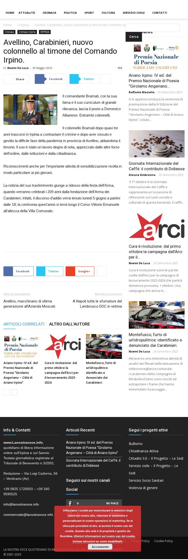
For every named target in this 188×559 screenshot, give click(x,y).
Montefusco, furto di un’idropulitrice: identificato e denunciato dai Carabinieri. (101, 372)
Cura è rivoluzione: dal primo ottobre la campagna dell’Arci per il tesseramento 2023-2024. (62, 372)
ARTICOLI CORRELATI (23, 324)
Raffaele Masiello (141, 92)
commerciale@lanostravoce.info (28, 515)
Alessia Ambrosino (142, 175)
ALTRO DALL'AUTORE (69, 324)
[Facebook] (167, 3)
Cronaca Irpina (27, 32)
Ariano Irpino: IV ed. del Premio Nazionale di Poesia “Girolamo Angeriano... (154, 81)
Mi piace (112, 503)
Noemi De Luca (18, 68)
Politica (70, 12)
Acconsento (100, 547)
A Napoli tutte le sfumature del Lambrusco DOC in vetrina (97, 304)
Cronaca (49, 12)
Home (10, 12)
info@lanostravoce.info (21, 504)
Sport (89, 12)
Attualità (27, 12)
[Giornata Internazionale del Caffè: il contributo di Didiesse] (157, 144)
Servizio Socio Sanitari (146, 480)
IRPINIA (44, 32)
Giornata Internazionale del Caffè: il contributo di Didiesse (93, 463)
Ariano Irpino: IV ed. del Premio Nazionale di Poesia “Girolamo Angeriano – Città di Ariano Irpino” (20, 372)
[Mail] (176, 3)
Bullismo (135, 443)
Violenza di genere (143, 487)
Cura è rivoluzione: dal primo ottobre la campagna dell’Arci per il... (155, 252)
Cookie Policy (163, 541)
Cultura (108, 12)
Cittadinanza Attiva (143, 451)
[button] (126, 13)
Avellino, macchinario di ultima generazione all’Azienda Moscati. (29, 304)
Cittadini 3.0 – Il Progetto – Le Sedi (156, 458)
